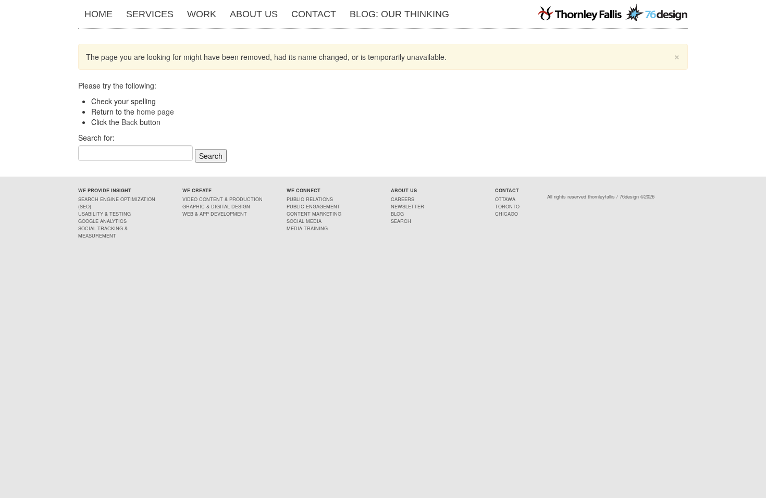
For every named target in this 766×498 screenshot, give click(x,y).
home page (155, 111)
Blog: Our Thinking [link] (399, 14)
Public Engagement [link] (313, 206)
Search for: (96, 137)
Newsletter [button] (407, 206)
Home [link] (98, 14)
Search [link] (401, 221)
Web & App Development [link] (214, 213)
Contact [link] (313, 14)
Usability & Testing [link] (104, 213)
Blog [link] (397, 213)
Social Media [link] (304, 221)
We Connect (303, 190)
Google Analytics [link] (102, 221)
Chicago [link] (506, 213)
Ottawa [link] (505, 199)
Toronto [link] (507, 206)
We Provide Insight (104, 190)
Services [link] (150, 14)
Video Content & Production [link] (222, 199)
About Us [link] (254, 14)
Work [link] (201, 14)
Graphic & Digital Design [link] (216, 206)
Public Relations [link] (310, 199)
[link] (612, 12)
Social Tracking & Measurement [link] (103, 232)
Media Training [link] (307, 228)
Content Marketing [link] (314, 213)
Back (129, 122)
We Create (197, 190)
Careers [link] (402, 199)
